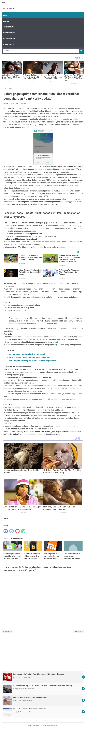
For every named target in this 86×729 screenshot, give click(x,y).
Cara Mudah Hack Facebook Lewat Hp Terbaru (29, 709)
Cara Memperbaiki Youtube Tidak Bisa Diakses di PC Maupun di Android (38, 674)
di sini (55, 342)
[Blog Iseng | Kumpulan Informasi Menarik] (9, 8)
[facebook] (5, 531)
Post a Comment (20, 103)
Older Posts (79, 631)
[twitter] (11, 531)
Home (5, 15)
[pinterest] (17, 531)
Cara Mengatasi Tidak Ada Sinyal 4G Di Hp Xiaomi (27, 354)
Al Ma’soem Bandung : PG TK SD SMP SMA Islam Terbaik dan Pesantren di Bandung (42, 686)
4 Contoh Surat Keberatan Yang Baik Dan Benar (30, 697)
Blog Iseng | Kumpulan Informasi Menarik (45, 725)
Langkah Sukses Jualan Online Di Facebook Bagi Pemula (29, 357)
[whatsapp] (23, 531)
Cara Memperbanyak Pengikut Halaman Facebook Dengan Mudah (32, 361)
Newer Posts (7, 631)
